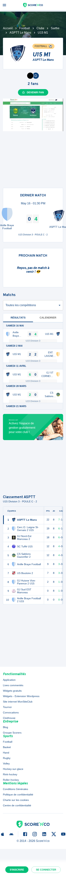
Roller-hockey (11, 779)
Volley (6, 763)
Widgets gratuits (12, 690)
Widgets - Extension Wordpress (21, 696)
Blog (5, 727)
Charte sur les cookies (16, 800)
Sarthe (55, 28)
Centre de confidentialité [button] (17, 805)
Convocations (11, 712)
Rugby (6, 758)
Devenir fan (35, 92)
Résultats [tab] (18, 317)
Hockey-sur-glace (13, 768)
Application (9, 679)
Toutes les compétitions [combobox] (21, 305)
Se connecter (46, 869)
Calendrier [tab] (48, 317)
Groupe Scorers (12, 732)
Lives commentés (13, 685)
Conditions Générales (15, 789)
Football (24, 28)
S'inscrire (17, 869)
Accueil (8, 28)
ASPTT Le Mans (20, 32)
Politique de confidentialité (18, 794)
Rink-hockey (10, 774)
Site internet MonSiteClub (17, 701)
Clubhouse (9, 717)
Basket (7, 747)
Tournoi (7, 707)
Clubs (40, 28)
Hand (6, 752)
